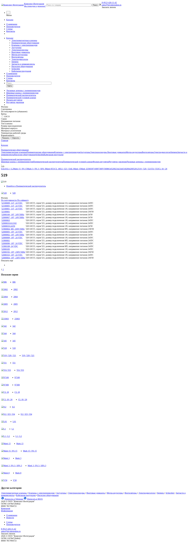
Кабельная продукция (21, 71)
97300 (99, 169)
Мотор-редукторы (19, 54)
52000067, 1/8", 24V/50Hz (12, 217)
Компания (5, 508)
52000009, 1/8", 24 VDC (12, 237)
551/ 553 (154, 169)
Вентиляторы (17, 57)
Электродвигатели (19, 59)
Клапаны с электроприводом (24, 45)
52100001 (5, 212)
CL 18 (57, 169)
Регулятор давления (117, 162)
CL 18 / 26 (162, 169)
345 (110, 169)
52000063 (5, 220)
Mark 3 (84, 169)
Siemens (14, 62)
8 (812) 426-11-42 (109, 2)
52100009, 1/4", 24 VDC (12, 203)
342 (118, 169)
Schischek (15, 69)
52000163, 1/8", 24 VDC (12, 255)
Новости (10, 518)
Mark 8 (49, 169)
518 (124, 169)
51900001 (5, 240)
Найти (9, 86)
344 (121, 169)
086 (107, 169)
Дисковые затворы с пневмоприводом (143, 162)
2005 (132, 169)
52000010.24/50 (8, 226)
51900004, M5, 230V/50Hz (13, 229)
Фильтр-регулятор (101, 162)
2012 (136, 169)
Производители (13, 26)
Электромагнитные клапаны (24, 40)
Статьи (9, 29)
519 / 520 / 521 (144, 169)
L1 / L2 (10, 169)
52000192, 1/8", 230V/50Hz (13, 252)
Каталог (9, 20)
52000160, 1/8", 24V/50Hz (12, 214)
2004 (128, 169)
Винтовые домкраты (20, 52)
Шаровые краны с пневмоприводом (17, 162)
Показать (5, 138)
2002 (114, 169)
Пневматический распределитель (48, 162)
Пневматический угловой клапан (78, 162)
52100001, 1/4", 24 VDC (12, 209)
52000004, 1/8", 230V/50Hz (13, 258)
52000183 (5, 249)
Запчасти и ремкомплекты (23, 64)
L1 (72, 169)
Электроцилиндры (19, 50)
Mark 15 (77, 169)
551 (53, 169)
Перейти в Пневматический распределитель (26, 186)
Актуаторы (16, 47)
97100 (94, 169)
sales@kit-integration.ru (111, 5)
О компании (11, 24)
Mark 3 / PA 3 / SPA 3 (36, 169)
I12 (2, 169)
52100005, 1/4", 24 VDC (12, 206)
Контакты (10, 31)
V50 (104, 169)
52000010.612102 (9, 223)
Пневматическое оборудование (25, 43)
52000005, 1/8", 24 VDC (12, 232)
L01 (5, 169)
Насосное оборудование (22, 66)
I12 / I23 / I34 (65, 169)
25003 (89, 169)
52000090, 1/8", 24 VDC (12, 243)
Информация (7, 511)
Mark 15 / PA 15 (20, 169)
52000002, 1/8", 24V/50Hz (12, 235)
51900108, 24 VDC (9, 246)
